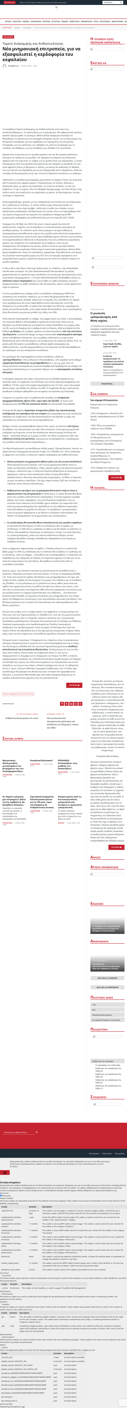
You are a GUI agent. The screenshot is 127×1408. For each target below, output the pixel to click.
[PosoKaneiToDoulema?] (42, 750)
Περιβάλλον (86, 21)
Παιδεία (64, 21)
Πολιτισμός (104, 21)
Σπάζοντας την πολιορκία (102, 1061)
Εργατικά (46, 21)
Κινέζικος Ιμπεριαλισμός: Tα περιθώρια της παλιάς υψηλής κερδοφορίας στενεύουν (113, 365)
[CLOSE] (5, 1172)
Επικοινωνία (106, 1153)
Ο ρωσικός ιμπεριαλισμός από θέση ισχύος (103, 316)
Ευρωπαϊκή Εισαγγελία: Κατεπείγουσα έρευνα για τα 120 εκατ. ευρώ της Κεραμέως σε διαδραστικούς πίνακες (42, 802)
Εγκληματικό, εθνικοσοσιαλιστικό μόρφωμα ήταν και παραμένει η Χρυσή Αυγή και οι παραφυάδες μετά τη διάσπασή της (107, 966)
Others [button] (3, 1345)
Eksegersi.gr (13, 65)
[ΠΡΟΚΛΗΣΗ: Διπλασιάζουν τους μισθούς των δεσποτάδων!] (70, 750)
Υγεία (95, 21)
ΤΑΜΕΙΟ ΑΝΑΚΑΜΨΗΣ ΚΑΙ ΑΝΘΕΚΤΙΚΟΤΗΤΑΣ (18, 694)
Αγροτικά (56, 21)
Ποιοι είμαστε (94, 1153)
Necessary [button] (4, 1193)
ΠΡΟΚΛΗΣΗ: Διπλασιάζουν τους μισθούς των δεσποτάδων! (67, 764)
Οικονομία (36, 21)
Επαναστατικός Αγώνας (102, 1015)
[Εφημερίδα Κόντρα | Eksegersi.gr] (64, 12)
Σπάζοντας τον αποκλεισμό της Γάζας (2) (108, 1081)
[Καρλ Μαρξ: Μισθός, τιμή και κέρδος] (95, 344)
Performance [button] (5, 1291)
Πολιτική (17, 21)
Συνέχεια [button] (13, 1166)
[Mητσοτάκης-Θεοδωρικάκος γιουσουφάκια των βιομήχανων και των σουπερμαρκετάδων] (14, 750)
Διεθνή (26, 21)
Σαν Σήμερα (99, 394)
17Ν (94, 1005)
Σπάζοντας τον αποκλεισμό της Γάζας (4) (108, 1069)
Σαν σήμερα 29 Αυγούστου (104, 400)
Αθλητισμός (117, 21)
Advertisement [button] (6, 1334)
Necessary (6, 1195)
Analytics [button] (3, 1302)
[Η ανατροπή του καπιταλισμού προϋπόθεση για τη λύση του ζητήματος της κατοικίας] (107, 921)
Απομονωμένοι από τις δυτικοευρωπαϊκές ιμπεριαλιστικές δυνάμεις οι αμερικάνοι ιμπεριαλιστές (70, 807)
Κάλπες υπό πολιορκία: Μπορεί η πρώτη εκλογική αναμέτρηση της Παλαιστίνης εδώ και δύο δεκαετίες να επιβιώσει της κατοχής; (45, 2)
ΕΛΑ (93, 1010)
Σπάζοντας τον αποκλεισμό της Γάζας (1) (108, 1087)
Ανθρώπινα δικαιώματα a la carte (21, 718)
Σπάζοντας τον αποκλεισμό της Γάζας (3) (108, 1075)
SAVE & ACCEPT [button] (6, 1404)
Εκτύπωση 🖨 (74, 685)
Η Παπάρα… (98, 488)
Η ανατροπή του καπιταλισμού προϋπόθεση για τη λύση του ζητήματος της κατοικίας (106, 928)
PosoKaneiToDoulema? (41, 760)
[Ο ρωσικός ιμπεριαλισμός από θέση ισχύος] (107, 297)
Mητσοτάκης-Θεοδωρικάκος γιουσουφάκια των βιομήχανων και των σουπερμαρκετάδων (13, 766)
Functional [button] (4, 1273)
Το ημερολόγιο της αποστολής (107, 1065)
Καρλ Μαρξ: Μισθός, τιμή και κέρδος (112, 345)
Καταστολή (74, 21)
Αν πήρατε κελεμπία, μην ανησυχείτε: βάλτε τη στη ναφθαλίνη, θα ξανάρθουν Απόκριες (14, 807)
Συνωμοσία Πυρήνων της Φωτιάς (106, 1020)
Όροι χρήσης (120, 1153)
